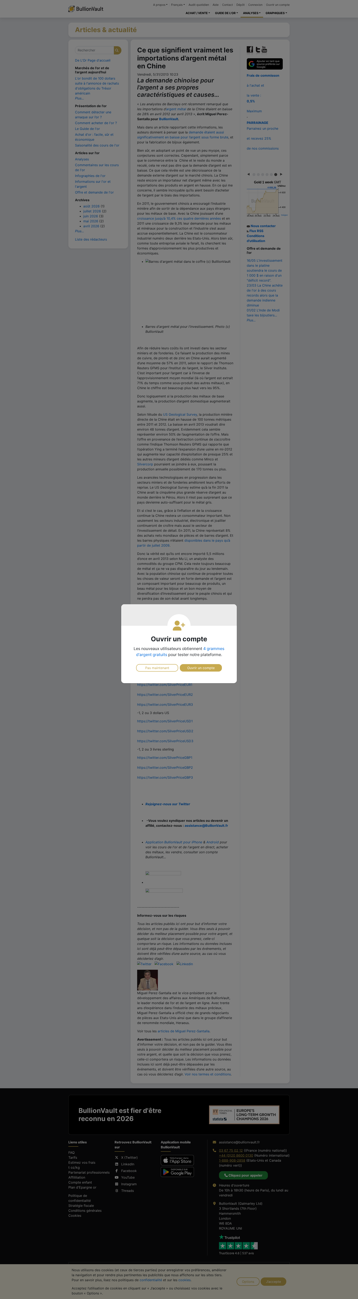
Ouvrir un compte (201, 668)
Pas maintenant (157, 668)
